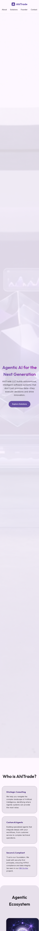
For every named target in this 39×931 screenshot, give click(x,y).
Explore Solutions (19, 404)
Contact (34, 10)
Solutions (14, 10)
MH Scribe (23, 868)
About (4, 10)
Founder (24, 10)
